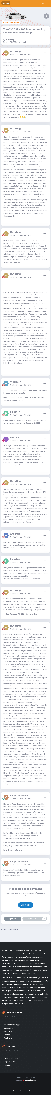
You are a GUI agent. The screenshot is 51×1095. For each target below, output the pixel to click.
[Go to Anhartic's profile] (6, 535)
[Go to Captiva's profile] (6, 439)
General (22, 42)
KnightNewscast (19, 795)
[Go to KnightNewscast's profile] (6, 797)
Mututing (9, 40)
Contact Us (30, 1077)
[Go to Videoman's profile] (6, 383)
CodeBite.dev (31, 1080)
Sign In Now (25, 905)
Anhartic (15, 534)
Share (13, 919)
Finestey (15, 412)
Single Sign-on (9, 1062)
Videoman (15, 382)
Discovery (8, 1031)
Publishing (8, 1038)
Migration (7, 1065)
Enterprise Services (11, 1058)
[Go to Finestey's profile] (6, 413)
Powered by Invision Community (25, 1091)
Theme (19, 1077)
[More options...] (45, 53)
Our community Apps (12, 1025)
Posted (20, 54)
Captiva (14, 437)
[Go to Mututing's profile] (6, 53)
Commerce (8, 1035)
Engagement (9, 1028)
